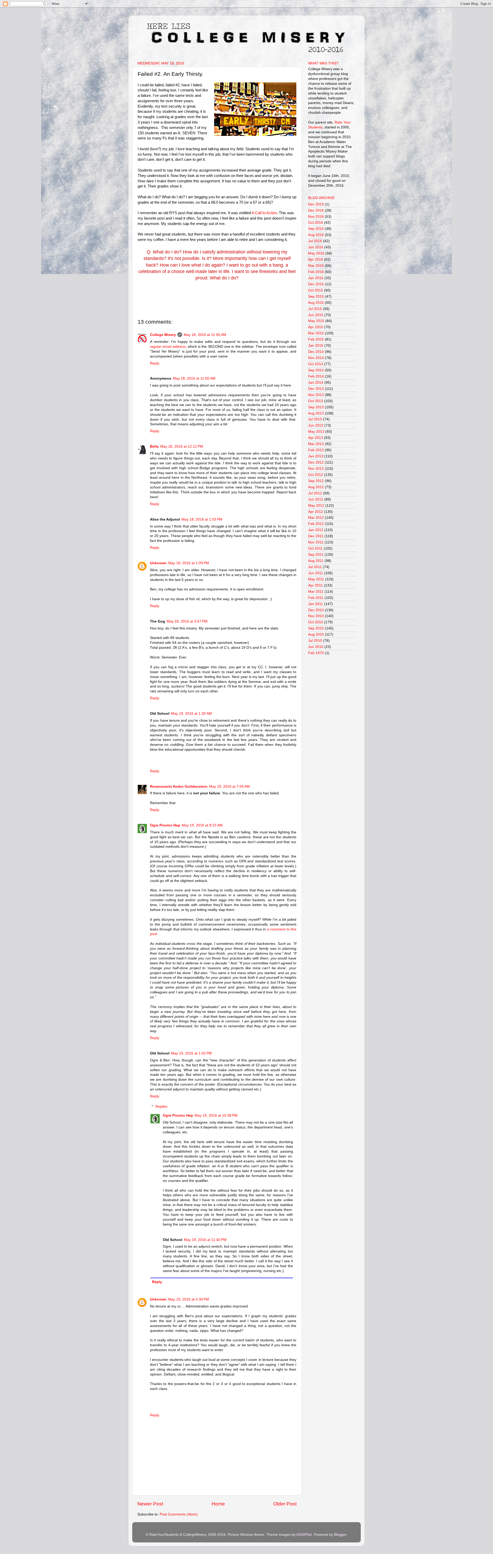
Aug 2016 (316, 235)
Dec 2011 (316, 536)
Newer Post (150, 1503)
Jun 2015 (315, 315)
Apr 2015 (315, 327)
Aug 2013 (316, 413)
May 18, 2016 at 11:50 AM (194, 378)
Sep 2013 (316, 407)
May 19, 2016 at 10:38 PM (216, 1115)
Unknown (158, 563)
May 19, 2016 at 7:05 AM (229, 786)
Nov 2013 (316, 395)
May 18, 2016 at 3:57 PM (187, 621)
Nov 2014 (316, 358)
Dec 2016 (316, 210)
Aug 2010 (316, 634)
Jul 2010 (315, 641)
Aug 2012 (316, 487)
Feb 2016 (316, 272)
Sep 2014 (316, 370)
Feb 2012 (316, 524)
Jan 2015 (315, 345)
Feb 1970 (316, 653)
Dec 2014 (316, 352)
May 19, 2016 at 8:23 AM (202, 825)
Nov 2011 (316, 542)
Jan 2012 (315, 530)
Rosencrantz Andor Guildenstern (178, 786)
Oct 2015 (315, 290)
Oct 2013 (315, 401)
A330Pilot (304, 1535)
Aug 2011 (316, 561)
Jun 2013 (315, 425)
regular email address (168, 347)
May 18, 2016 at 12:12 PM (181, 446)
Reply (154, 363)
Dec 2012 (316, 462)
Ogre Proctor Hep (165, 825)
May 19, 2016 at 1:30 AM (191, 713)
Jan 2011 (315, 604)
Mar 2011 (316, 592)
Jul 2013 (315, 419)
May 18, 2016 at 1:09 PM (188, 563)
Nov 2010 (316, 616)
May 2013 (316, 432)
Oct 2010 (315, 622)
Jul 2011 (315, 567)
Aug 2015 (316, 303)
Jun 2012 (315, 499)
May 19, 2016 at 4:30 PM (188, 1299)
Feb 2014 (316, 376)
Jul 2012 (315, 493)
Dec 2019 (316, 204)
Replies (161, 1106)
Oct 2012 (315, 475)
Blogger (340, 1535)
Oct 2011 (315, 548)
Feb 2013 (316, 450)
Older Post (285, 1503)
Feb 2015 (316, 339)
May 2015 (316, 321)
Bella (154, 446)
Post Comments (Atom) (179, 1514)
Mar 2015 (316, 333)
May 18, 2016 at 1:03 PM (202, 519)
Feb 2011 (316, 598)
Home (218, 1503)
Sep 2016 (316, 229)
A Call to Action (264, 213)
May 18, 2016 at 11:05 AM (205, 335)
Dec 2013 (316, 389)
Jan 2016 (315, 278)
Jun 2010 (315, 647)
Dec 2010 (316, 610)
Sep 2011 (316, 555)
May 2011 (316, 579)
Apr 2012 (315, 512)
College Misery (163, 335)
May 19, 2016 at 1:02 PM (191, 1053)
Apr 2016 (315, 259)
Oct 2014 (315, 364)
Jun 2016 (315, 247)
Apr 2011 (315, 585)
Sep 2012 (316, 481)
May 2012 (316, 505)
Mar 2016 (316, 266)
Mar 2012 (316, 518)
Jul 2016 (315, 241)
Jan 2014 (315, 382)
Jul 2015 (315, 309)
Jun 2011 (315, 573)
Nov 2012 (316, 468)
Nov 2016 (316, 217)
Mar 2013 (316, 444)
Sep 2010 (316, 628)
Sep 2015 (316, 296)
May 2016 (316, 253)
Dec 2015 (316, 284)
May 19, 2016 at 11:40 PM (205, 1240)
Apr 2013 (315, 438)
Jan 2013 (315, 456)
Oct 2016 (315, 222)
